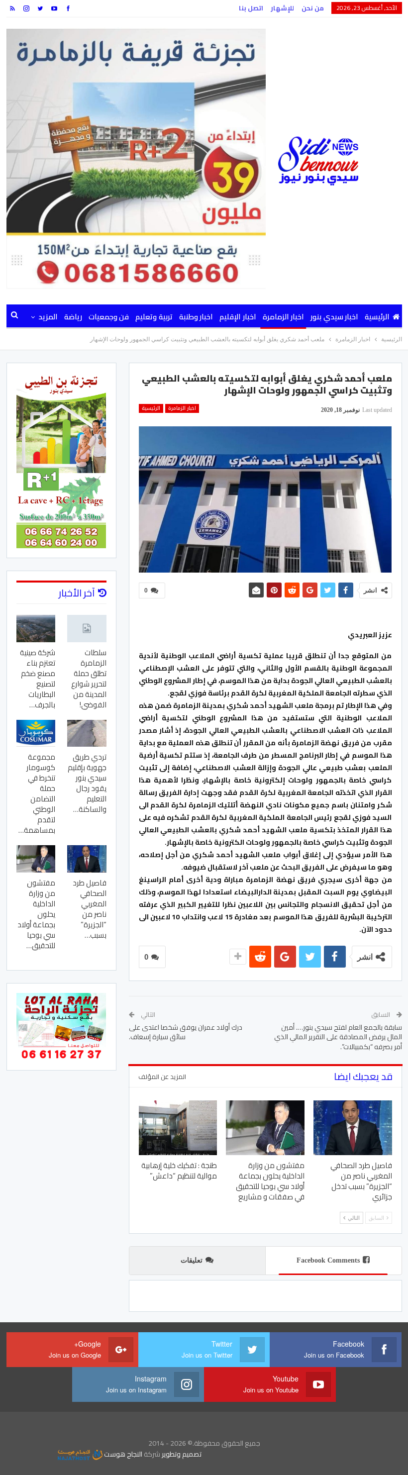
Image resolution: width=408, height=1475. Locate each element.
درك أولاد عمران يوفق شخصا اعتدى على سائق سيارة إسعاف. (185, 1032)
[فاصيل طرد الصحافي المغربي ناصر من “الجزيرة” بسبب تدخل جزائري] (352, 1127)
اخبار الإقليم (237, 316)
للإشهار (282, 8)
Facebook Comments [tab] (328, 1260)
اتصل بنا (251, 8)
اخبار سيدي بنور (334, 316)
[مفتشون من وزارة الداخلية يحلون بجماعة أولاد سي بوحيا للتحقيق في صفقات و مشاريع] (265, 1127)
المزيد (48, 316)
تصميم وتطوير (182, 1454)
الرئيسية (377, 316)
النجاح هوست (122, 1454)
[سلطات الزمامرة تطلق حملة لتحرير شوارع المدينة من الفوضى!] (86, 628)
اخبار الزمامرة (283, 316)
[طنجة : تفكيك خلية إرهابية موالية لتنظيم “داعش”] (178, 1127)
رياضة (73, 316)
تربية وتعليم (153, 316)
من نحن (313, 8)
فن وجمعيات (109, 316)
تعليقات (192, 1260)
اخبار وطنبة (196, 316)
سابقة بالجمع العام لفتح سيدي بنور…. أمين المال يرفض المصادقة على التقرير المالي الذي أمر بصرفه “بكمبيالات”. (338, 1037)
